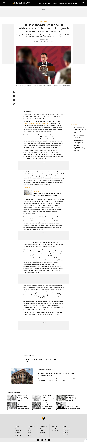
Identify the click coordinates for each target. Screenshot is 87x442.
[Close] (52, 211)
